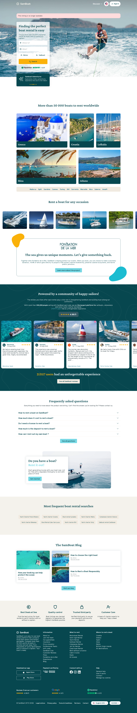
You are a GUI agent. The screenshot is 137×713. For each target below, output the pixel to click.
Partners (77, 703)
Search (34, 61)
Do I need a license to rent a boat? (34, 423)
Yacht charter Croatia (51, 517)
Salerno (97, 189)
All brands (73, 657)
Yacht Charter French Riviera (29, 517)
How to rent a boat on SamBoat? (33, 412)
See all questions (68, 441)
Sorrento (74, 189)
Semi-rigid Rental (76, 638)
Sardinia (47, 189)
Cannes (55, 189)
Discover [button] (96, 4)
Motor (25, 55)
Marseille (83, 189)
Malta (98, 644)
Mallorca (33, 189)
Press (45, 655)
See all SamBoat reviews (68, 381)
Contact (99, 675)
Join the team (48, 638)
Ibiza (98, 642)
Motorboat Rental (76, 635)
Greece (98, 638)
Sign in (116, 3)
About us (46, 635)
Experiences (47, 659)
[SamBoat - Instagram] (75, 672)
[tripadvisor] (92, 690)
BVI (68, 189)
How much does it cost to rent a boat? (35, 418)
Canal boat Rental (76, 648)
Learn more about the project (68, 270)
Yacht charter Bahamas (29, 522)
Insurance (46, 642)
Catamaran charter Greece (108, 517)
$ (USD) (114, 703)
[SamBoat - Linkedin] (79, 672)
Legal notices (40, 703)
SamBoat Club (48, 650)
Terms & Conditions (65, 703)
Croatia (99, 635)
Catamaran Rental (76, 644)
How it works (101, 673)
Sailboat (42, 55)
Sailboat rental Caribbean (107, 522)
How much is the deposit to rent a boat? (36, 428)
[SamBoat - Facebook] (71, 672)
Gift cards (47, 648)
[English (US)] (106, 3)
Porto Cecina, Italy (106, 366)
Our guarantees (48, 640)
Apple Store (30, 672)
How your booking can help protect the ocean (30, 573)
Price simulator (48, 644)
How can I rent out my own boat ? (33, 434)
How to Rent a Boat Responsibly (85, 571)
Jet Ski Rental (75, 646)
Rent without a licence (78, 650)
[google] (56, 690)
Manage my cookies (103, 678)
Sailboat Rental (75, 642)
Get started (35, 479)
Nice (91, 189)
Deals (72, 655)
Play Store (30, 678)
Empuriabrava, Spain (74, 366)
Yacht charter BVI (70, 522)
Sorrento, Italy (40, 366)
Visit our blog (68, 588)
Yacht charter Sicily (87, 522)
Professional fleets (50, 646)
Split (40, 189)
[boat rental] (23, 3)
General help (100, 671)
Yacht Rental (74, 640)
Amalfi (104, 189)
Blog (44, 661)
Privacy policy (52, 703)
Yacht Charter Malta (88, 517)
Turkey (62, 189)
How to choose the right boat (84, 555)
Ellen (22, 577)
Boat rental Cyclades (69, 517)
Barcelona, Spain (8, 366)
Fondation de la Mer (50, 657)
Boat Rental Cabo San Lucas (51, 522)
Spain (98, 640)
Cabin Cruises (75, 653)
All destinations (102, 648)
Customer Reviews (49, 653)
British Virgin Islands (103, 646)
